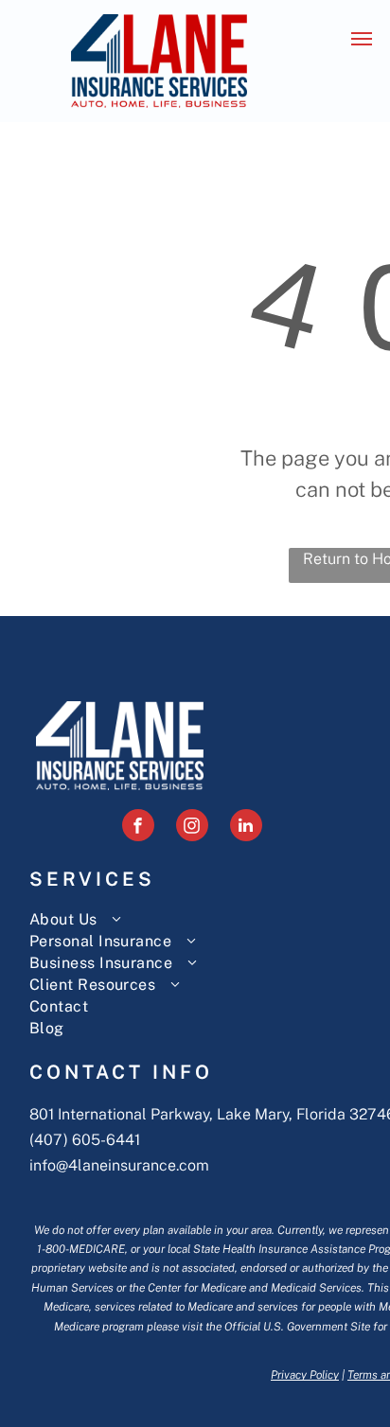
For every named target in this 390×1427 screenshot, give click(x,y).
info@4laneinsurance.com (119, 1165)
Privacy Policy (305, 1375)
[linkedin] (246, 827)
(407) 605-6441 (84, 1140)
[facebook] (138, 827)
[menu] (362, 39)
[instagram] (192, 827)
